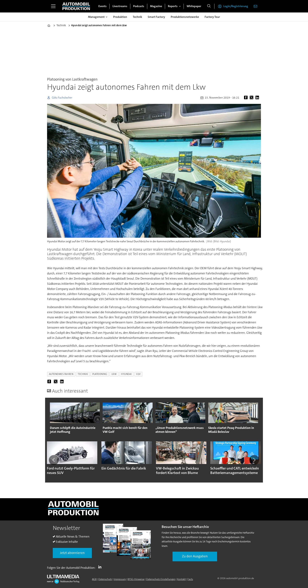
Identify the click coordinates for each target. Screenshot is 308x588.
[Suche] (208, 6)
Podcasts (138, 6)
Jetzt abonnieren (72, 553)
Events (102, 6)
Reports (173, 6)
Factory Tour (212, 17)
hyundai (126, 374)
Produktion (120, 17)
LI (100, 567)
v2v (138, 374)
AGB (94, 579)
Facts (190, 579)
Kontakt (181, 579)
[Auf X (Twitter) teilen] (252, 97)
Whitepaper (194, 6)
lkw (114, 374)
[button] (54, 460)
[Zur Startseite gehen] (76, 6)
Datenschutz (105, 579)
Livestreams (119, 6)
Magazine (156, 6)
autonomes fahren (61, 374)
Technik (137, 17)
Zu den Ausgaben (195, 556)
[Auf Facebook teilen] (246, 97)
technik (83, 374)
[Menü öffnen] (53, 6)
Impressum (120, 579)
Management (96, 17)
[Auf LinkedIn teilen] (258, 97)
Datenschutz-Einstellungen (160, 579)
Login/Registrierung (235, 6)
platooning (99, 374)
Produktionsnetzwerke (185, 17)
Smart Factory (156, 17)
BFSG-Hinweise (136, 579)
